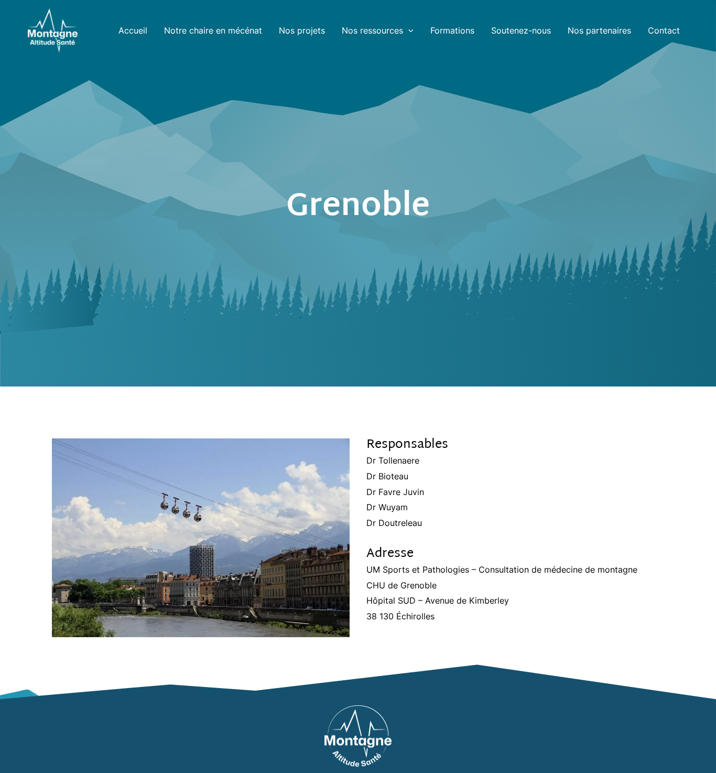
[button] (408, 30)
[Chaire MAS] (53, 29)
